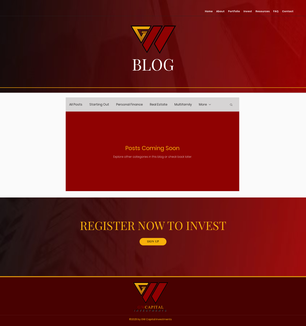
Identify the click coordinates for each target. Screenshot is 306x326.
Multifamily (183, 104)
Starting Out (99, 104)
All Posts (75, 104)
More (203, 104)
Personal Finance (129, 104)
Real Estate (158, 104)
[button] (262, 11)
